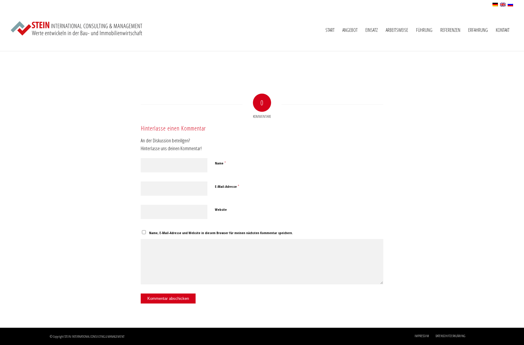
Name (220, 163)
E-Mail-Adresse (227, 186)
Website (221, 209)
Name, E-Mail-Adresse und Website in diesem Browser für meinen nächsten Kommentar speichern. (221, 233)
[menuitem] (329, 30)
